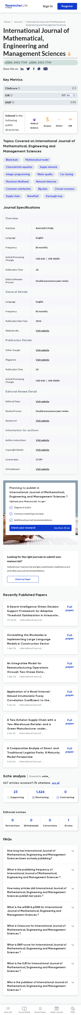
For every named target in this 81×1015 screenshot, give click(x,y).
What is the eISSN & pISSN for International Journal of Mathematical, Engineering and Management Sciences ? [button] (34, 911)
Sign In (48, 6)
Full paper (69, 609)
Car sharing (66, 174)
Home (7, 21)
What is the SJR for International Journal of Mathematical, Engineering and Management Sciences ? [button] (36, 967)
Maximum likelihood (17, 181)
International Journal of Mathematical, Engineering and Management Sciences (46, 23)
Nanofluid (32, 196)
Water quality (45, 174)
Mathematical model (37, 159)
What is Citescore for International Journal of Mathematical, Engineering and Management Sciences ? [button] (36, 930)
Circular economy (65, 188)
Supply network (48, 167)
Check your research (40, 527)
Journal (18, 21)
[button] (19, 88)
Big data (42, 188)
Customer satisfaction (18, 188)
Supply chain (13, 196)
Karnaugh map (54, 196)
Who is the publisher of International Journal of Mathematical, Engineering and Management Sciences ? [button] (37, 986)
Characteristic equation (19, 167)
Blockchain (12, 159)
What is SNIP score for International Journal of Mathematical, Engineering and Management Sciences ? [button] (36, 949)
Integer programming (18, 174)
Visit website (42, 330)
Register (67, 6)
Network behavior (46, 181)
